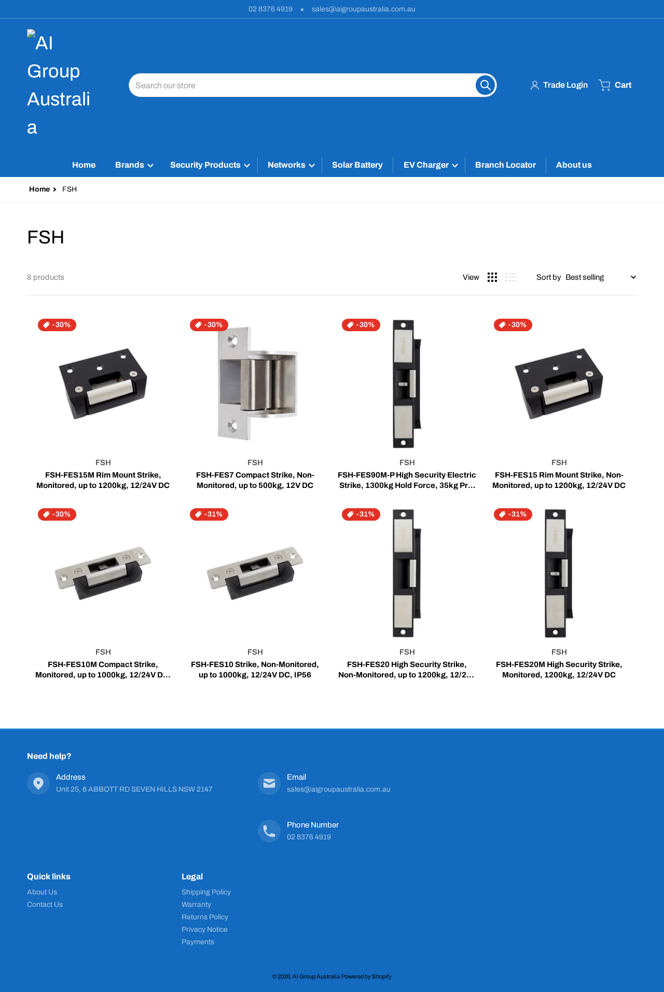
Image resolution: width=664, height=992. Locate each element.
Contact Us (45, 904)
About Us (42, 892)
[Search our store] (485, 85)
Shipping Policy (206, 892)
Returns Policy (205, 917)
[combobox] (313, 85)
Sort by (548, 277)
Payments (198, 942)
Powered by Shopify (366, 976)
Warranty (196, 904)
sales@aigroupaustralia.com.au (364, 9)
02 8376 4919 (270, 9)
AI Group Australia (316, 976)
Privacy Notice (205, 929)
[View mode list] (510, 277)
